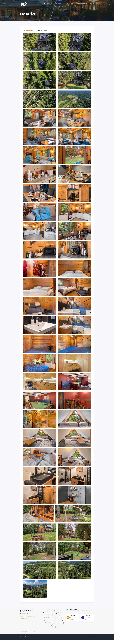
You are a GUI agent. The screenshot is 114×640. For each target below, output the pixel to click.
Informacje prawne (24, 631)
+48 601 (22, 618)
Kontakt (83, 3)
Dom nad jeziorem (60, 3)
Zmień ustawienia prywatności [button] (88, 636)
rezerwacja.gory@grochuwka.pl (27, 616)
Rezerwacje (69, 3)
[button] (39, 42)
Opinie (33, 631)
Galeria (77, 3)
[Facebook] (57, 637)
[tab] (28, 30)
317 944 (25, 618)
